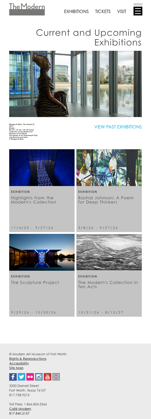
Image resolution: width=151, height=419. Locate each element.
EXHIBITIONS (76, 11)
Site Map (16, 368)
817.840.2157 (19, 413)
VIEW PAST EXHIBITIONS (118, 127)
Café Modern (20, 409)
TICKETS (103, 11)
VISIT (121, 11)
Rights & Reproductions (27, 359)
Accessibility (19, 363)
